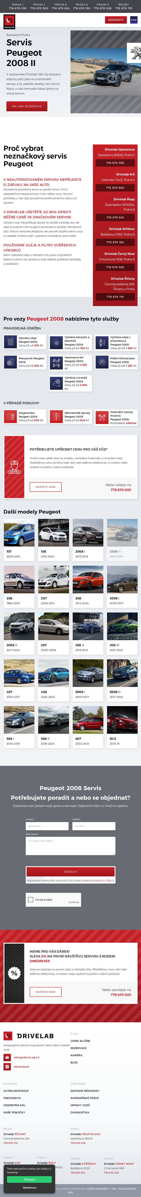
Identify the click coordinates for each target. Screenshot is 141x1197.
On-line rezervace (27, 106)
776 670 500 (39, 8)
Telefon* (76, 819)
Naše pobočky (14, 1112)
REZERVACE (78, 1048)
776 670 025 (103, 8)
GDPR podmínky (98, 1188)
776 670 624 (61, 8)
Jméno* (30, 819)
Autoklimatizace (16, 1090)
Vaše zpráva (32, 834)
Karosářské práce (84, 1098)
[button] (132, 20)
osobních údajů (103, 880)
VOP (114, 1188)
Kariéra (76, 1055)
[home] (53, 20)
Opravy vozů (80, 1105)
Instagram (21, 1066)
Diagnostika (79, 1112)
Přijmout (29, 1179)
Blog (74, 1062)
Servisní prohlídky (84, 1090)
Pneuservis (12, 1098)
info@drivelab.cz (26, 1057)
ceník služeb (80, 1040)
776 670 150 (81, 8)
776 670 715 (123, 8)
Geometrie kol (14, 1105)
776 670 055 (18, 8)
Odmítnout (29, 1187)
